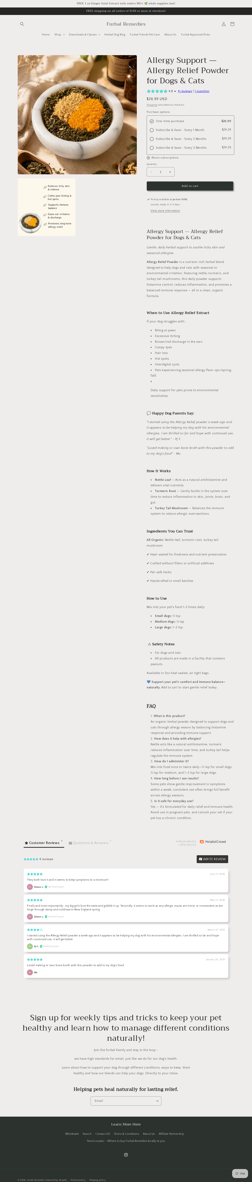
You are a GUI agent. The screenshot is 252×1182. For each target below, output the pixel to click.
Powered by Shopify (56, 1180)
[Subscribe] (157, 1101)
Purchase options (158, 112)
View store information (165, 210)
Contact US (102, 1134)
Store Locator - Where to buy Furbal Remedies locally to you (126, 1141)
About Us (149, 1134)
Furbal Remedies (36, 1180)
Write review (214, 859)
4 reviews (185, 91)
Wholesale (72, 1134)
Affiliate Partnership (171, 1134)
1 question (202, 91)
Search (87, 1134)
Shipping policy (97, 1180)
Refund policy (78, 1180)
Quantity (152, 164)
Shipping (152, 105)
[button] (22, 24)
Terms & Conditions (126, 1134)
